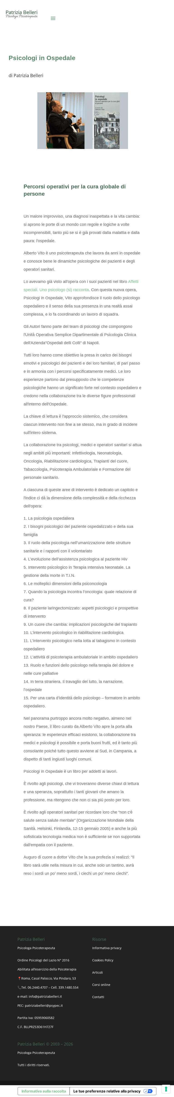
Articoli (98, 972)
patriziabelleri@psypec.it (44, 1005)
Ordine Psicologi (29, 960)
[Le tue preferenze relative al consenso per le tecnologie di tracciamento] (166, 1089)
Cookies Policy (102, 960)
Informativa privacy (106, 948)
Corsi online (101, 984)
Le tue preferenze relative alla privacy (106, 1091)
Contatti (98, 997)
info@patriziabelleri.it (45, 996)
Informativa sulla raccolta (44, 1091)
